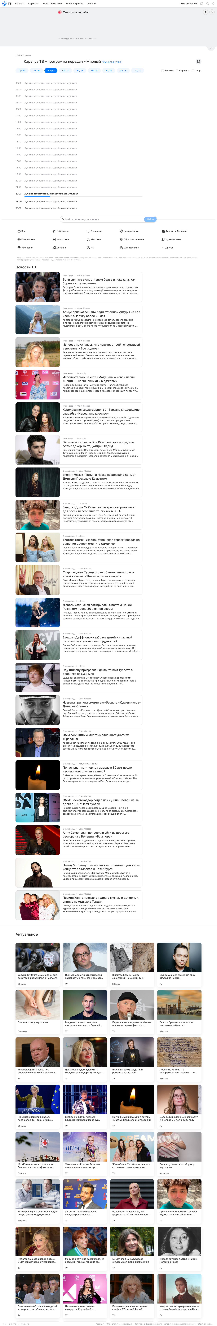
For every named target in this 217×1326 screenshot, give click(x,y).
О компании (14, 1324)
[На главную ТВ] (9, 3)
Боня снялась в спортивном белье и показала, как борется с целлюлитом (99, 281)
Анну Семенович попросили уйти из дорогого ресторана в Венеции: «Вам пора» (96, 834)
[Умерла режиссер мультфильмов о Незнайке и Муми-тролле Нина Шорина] (179, 1296)
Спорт (198, 70)
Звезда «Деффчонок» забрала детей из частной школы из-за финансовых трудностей (97, 639)
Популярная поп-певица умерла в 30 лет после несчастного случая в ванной (97, 769)
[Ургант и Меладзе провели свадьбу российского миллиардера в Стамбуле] (85, 1201)
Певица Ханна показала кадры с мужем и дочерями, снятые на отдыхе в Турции (101, 899)
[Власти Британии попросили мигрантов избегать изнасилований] (179, 1012)
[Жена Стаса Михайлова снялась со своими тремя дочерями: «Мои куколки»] (132, 1154)
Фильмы (169, 70)
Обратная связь (205, 1324)
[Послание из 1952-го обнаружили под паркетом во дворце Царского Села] (179, 1059)
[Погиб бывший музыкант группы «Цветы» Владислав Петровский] (132, 1107)
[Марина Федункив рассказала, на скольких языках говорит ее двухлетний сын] (85, 1249)
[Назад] (205, 12)
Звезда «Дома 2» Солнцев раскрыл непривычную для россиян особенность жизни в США (99, 509)
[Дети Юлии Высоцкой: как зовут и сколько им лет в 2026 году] (179, 1107)
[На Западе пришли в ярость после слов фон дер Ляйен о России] (38, 1107)
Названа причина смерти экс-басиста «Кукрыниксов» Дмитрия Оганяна (102, 704)
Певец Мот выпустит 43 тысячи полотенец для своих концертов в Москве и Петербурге (102, 867)
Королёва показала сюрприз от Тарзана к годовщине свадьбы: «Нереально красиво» (101, 411)
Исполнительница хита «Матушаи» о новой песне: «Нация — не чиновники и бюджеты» (99, 379)
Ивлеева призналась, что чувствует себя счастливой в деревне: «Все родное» (101, 346)
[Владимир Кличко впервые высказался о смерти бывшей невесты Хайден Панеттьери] (85, 1012)
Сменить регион (112, 61)
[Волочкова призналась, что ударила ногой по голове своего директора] (132, 1201)
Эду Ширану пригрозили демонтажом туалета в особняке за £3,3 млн (98, 672)
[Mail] (4, 3)
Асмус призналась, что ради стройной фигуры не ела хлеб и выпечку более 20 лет (101, 314)
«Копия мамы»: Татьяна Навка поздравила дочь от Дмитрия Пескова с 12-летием (99, 476)
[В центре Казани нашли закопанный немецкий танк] (132, 965)
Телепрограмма (23, 55)
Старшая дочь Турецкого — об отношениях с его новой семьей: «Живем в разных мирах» (98, 574)
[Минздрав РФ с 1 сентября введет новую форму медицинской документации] (38, 1201)
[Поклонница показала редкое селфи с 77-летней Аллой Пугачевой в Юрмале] (132, 1296)
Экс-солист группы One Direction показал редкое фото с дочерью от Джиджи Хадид (98, 444)
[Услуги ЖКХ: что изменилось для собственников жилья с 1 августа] (38, 965)
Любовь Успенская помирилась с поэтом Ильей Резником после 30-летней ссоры (97, 606)
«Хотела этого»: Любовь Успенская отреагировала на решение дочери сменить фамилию (101, 541)
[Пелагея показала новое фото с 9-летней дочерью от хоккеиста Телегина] (38, 1249)
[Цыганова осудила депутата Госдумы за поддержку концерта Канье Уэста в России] (85, 1059)
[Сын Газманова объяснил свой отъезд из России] (179, 965)
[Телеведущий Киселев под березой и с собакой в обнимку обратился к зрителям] (38, 1059)
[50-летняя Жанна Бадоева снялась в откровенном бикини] (132, 1249)
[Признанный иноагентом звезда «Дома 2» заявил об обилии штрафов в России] (179, 1201)
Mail (4, 1324)
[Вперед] (212, 12)
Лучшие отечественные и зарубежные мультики (50, 83)
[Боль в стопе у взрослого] (38, 1012)
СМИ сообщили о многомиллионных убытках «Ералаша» (96, 737)
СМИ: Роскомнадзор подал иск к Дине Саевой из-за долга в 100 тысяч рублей (101, 802)
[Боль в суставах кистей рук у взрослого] (179, 1154)
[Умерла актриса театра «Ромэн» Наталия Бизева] (179, 1249)
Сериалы (184, 70)
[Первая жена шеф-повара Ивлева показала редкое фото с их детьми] (132, 1012)
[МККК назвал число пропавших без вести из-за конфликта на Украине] (38, 1154)
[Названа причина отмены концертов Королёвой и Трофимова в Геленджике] (85, 1296)
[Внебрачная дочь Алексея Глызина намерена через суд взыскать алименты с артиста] (85, 1107)
